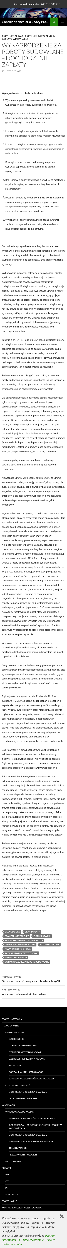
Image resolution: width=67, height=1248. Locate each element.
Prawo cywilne (10, 1025)
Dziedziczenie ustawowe (23, 1045)
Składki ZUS (11, 1194)
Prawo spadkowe (15, 1032)
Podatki (6, 1168)
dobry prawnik (42, 936)
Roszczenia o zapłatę (17, 1085)
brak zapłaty (32, 932)
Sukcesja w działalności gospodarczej (31, 1078)
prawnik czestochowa (18, 949)
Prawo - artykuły (26, 36)
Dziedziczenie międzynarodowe (27, 1058)
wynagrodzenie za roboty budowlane (27, 962)
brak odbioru (12, 932)
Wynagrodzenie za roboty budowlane (24, 992)
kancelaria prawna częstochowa (24, 940)
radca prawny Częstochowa (21, 953)
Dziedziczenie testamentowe (25, 1052)
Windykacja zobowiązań (19, 1111)
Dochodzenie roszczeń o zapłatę (28, 1092)
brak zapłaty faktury (17, 936)
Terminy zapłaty (18, 1148)
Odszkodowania (11, 1161)
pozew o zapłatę (49, 944)
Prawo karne (9, 1201)
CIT (7, 1181)
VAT (7, 1174)
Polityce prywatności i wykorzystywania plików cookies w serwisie (28, 1240)
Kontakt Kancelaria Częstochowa (21, 1207)
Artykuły (8, 36)
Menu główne (62, 22)
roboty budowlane (16, 957)
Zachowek (15, 1065)
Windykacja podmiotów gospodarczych (32, 1118)
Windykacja (20, 39)
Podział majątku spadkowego (26, 1072)
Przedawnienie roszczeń (23, 1098)
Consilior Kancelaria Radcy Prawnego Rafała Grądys (26, 22)
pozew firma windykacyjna (20, 944)
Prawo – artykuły (12, 1019)
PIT (6, 1187)
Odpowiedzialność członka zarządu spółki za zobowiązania (35, 1127)
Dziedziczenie (16, 1039)
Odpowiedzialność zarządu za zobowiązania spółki (31, 979)
